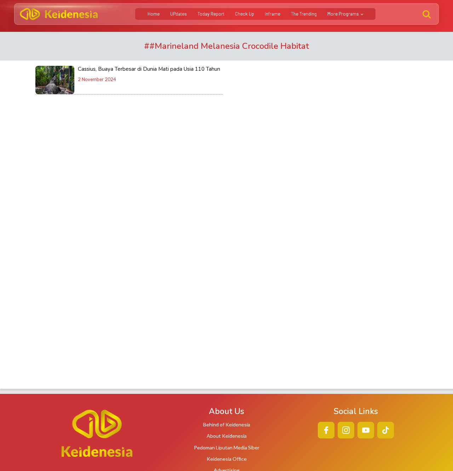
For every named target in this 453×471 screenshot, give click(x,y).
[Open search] (426, 14)
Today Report (210, 14)
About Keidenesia (227, 436)
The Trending (304, 14)
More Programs (343, 14)
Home (154, 14)
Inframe (272, 14)
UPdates (178, 14)
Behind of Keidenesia (226, 424)
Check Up (244, 14)
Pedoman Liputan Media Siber (226, 447)
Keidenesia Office (227, 459)
